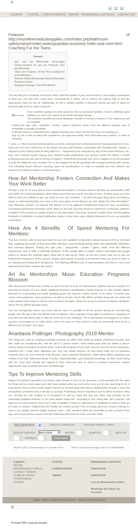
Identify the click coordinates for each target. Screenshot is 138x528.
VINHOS (73, 14)
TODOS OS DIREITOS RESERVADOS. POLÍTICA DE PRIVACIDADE (73, 500)
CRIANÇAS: (31, 438)
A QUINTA (16, 14)
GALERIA (18, 482)
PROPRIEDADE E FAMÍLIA (27, 468)
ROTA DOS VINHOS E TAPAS (99, 425)
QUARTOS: (95, 432)
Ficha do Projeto (37, 522)
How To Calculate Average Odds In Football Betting (99, 447)
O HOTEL (34, 14)
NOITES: (69, 432)
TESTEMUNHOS (22, 478)
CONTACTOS (126, 14)
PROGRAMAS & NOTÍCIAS (98, 14)
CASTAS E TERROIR (24, 472)
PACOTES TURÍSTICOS (62, 425)
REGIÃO (18, 465)
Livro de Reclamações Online (108, 482)
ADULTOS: (121, 432)
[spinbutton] (79, 433)
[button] (83, 431)
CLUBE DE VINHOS (24, 475)
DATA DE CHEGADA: (24, 432)
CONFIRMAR (61, 438)
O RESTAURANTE (53, 14)
